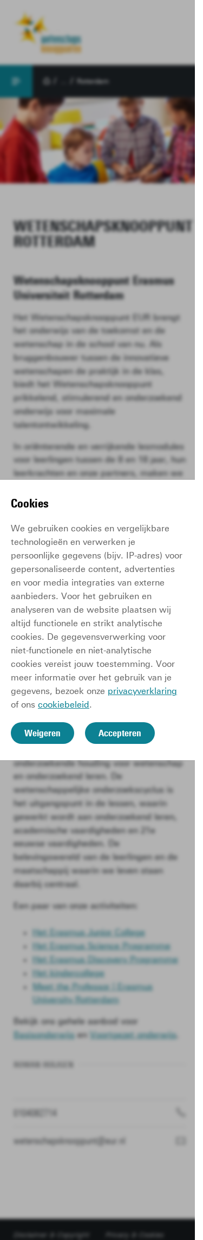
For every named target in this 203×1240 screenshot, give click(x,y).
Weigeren (42, 733)
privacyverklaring (142, 691)
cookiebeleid (63, 704)
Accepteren (120, 733)
